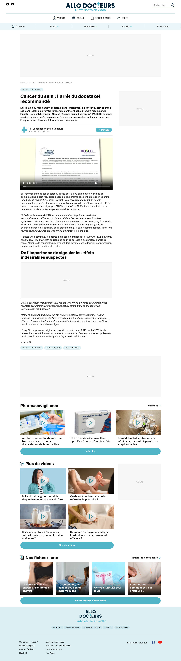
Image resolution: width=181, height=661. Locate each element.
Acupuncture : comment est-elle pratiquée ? (141, 587)
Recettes (57, 627)
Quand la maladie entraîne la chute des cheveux (36, 587)
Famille (125, 26)
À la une (20, 26)
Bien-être (89, 26)
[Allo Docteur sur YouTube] (160, 642)
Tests (125, 18)
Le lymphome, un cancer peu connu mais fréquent (69, 587)
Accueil (23, 82)
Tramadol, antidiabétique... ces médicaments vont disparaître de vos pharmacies (138, 441)
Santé (53, 26)
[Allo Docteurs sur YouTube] (12, 4)
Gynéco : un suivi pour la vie (107, 589)
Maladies (41, 82)
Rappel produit (72, 627)
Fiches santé (102, 18)
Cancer (51, 82)
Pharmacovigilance (64, 82)
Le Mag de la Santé (92, 627)
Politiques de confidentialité (58, 645)
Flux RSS (23, 653)
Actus (80, 18)
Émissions (163, 26)
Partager (105, 129)
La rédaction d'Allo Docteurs (48, 128)
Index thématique (54, 649)
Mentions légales (27, 645)
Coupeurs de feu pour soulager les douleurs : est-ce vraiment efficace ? (89, 535)
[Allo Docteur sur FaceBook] (7, 4)
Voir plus (90, 451)
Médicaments (122, 627)
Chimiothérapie (72, 348)
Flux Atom (50, 653)
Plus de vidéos (39, 463)
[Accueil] (90, 616)
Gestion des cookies (55, 642)
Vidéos (61, 18)
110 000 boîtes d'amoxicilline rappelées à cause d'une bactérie (90, 439)
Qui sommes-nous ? (28, 642)
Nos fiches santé (42, 557)
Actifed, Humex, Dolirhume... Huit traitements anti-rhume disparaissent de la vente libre (42, 441)
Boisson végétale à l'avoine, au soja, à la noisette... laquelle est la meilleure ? (42, 535)
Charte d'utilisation (27, 649)
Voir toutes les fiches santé (90, 600)
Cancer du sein (53, 348)
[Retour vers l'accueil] (90, 6)
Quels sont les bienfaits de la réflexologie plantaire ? (87, 498)
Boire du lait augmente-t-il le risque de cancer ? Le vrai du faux (42, 498)
